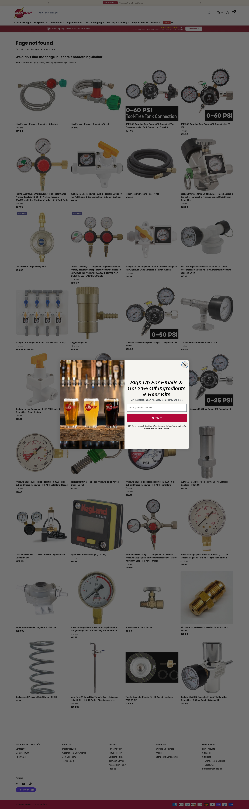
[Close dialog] (185, 365)
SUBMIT (157, 418)
